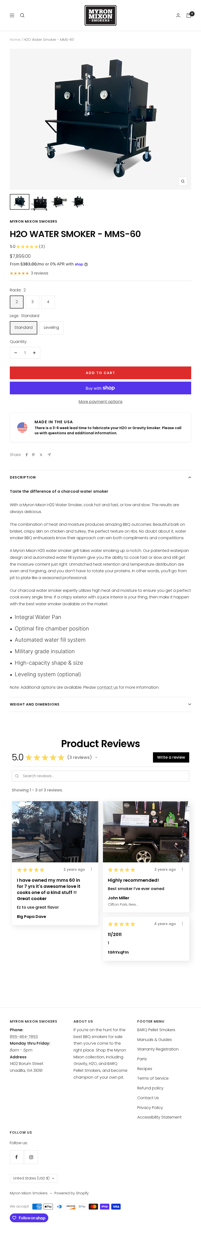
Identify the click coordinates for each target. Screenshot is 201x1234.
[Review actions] (91, 869)
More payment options (101, 401)
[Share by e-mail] (49, 454)
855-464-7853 (24, 1037)
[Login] (178, 15)
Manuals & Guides (154, 1039)
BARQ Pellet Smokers (156, 1030)
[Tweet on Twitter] (41, 455)
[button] (96, 757)
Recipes (144, 1069)
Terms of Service (153, 1078)
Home (15, 39)
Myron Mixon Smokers (33, 221)
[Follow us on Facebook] (16, 1157)
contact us (107, 687)
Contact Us (148, 1098)
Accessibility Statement (159, 1117)
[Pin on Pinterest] (33, 455)
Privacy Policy (150, 1107)
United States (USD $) (31, 1178)
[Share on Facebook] (27, 455)
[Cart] (188, 15)
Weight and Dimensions (35, 704)
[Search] (22, 15)
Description (23, 477)
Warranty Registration (158, 1049)
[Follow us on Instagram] (31, 1157)
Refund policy (150, 1088)
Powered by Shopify (71, 1193)
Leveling (51, 327)
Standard (23, 327)
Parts (142, 1059)
